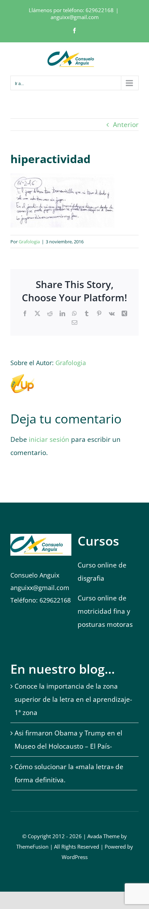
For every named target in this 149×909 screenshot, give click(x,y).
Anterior (126, 124)
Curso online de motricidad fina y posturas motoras (106, 611)
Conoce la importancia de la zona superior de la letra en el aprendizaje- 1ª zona (73, 699)
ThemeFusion (32, 846)
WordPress (75, 856)
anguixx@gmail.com (75, 17)
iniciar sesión (50, 439)
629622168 (100, 10)
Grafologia (29, 241)
